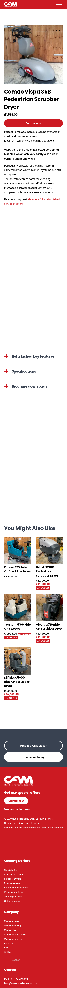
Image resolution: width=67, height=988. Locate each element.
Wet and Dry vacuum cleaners (47, 827)
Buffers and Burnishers (16, 887)
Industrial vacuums (13, 874)
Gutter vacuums (12, 901)
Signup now (16, 801)
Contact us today (33, 757)
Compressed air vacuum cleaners (21, 823)
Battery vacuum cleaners (41, 818)
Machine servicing (13, 939)
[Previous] (9, 55)
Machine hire (10, 930)
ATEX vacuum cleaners (16, 818)
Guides (7, 952)
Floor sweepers (12, 883)
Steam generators (13, 896)
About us (8, 943)
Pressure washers (13, 892)
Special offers (11, 870)
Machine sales (11, 921)
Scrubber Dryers (12, 878)
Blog (6, 947)
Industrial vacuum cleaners (18, 827)
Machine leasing (12, 925)
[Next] (58, 55)
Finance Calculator (33, 746)
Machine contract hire (15, 934)
